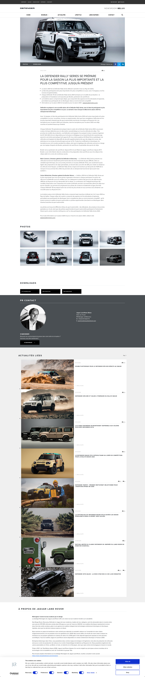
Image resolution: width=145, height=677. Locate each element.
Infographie (67, 291)
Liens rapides (94, 15)
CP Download (26, 291)
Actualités (61, 15)
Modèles (44, 15)
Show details (91, 672)
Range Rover (36, 2)
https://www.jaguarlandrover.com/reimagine (45, 656)
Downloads (37, 64)
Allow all (127, 661)
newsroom (114, 8)
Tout (124, 355)
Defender (43, 2)
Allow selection (127, 667)
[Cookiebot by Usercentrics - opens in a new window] (14, 673)
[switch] (51, 672)
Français (122, 2)
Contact (111, 15)
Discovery (49, 2)
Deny (127, 672)
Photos (25, 64)
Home (28, 15)
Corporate (23, 2)
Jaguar (29, 2)
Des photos (46, 291)
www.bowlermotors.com (90, 103)
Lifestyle (78, 15)
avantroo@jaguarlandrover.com (87, 321)
